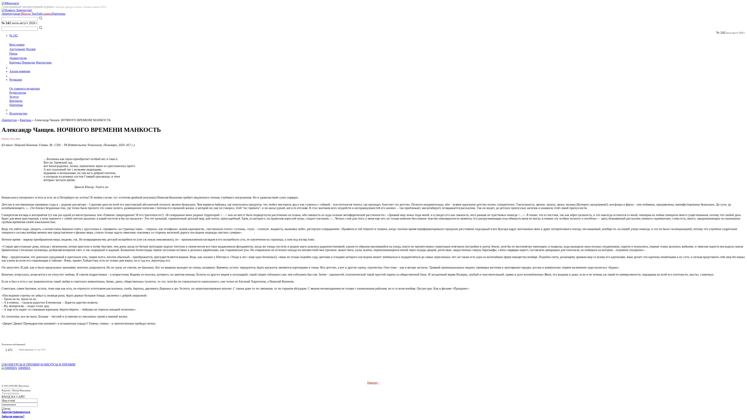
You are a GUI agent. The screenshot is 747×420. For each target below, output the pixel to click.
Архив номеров (19, 71)
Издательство (18, 113)
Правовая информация (12, 388)
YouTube (42, 13)
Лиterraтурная (16, 13)
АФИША (24, 368)
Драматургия (18, 58)
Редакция (15, 79)
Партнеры (58, 13)
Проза (13, 53)
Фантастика (44, 62)
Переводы (28, 62)
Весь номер (17, 44)
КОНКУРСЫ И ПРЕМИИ (57, 364)
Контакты (15, 100)
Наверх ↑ (373, 382)
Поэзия (30, 49)
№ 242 (13, 35)
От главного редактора (24, 88)
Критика (15, 62)
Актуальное (17, 49)
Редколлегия (17, 92)
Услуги (14, 96)
